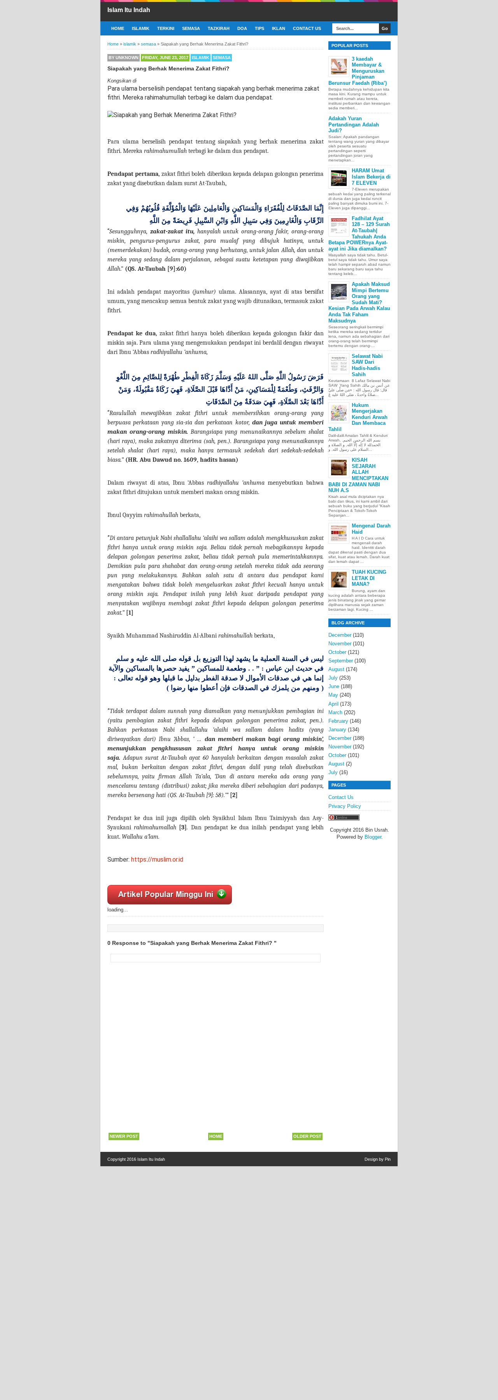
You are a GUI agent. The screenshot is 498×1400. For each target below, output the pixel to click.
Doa (242, 28)
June (333, 686)
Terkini (165, 28)
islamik (200, 57)
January (337, 729)
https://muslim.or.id (157, 859)
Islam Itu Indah (128, 10)
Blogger (373, 837)
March (335, 712)
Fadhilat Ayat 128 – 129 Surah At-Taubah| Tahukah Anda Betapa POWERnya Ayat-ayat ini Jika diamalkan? (359, 234)
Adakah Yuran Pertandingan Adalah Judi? (353, 124)
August (336, 669)
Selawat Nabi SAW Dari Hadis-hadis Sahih (367, 365)
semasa (222, 57)
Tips (259, 28)
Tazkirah (219, 28)
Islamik (140, 28)
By (124, 57)
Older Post (307, 1136)
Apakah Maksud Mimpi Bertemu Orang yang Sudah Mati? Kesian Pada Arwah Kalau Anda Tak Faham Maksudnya (359, 302)
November (339, 644)
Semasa (191, 28)
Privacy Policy (344, 806)
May (333, 695)
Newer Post (124, 1136)
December (339, 635)
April (333, 704)
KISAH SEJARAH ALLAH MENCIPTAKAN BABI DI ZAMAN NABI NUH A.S (358, 475)
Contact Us (307, 28)
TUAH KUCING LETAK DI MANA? (369, 578)
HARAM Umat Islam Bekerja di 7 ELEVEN (371, 177)
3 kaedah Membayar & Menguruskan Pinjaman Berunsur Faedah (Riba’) (357, 71)
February (338, 721)
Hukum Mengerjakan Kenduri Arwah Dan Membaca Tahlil (358, 417)
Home (117, 28)
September (340, 661)
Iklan (278, 28)
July (333, 678)
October (337, 652)
